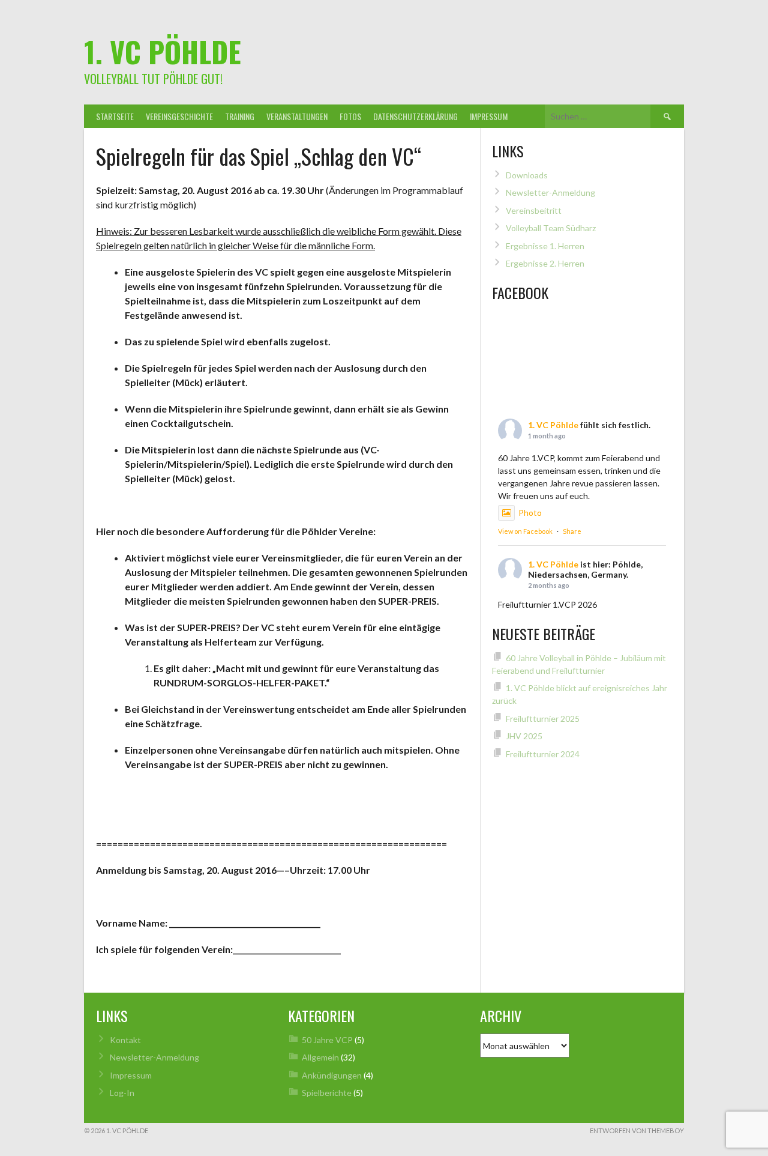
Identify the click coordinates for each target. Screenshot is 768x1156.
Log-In (122, 1093)
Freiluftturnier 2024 (543, 754)
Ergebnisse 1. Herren (545, 246)
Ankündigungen (332, 1075)
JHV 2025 (524, 736)
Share (572, 531)
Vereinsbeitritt (534, 210)
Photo (530, 512)
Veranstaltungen (297, 116)
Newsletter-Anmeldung (550, 192)
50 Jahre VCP (327, 1040)
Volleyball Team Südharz (551, 228)
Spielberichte (327, 1093)
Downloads (527, 175)
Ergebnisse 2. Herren (545, 263)
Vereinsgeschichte (179, 116)
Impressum (489, 116)
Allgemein (320, 1057)
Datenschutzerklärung (415, 116)
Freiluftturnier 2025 (543, 718)
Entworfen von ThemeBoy (637, 1130)
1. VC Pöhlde (162, 51)
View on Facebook (525, 531)
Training (239, 116)
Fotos (350, 116)
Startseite (115, 116)
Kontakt (125, 1040)
